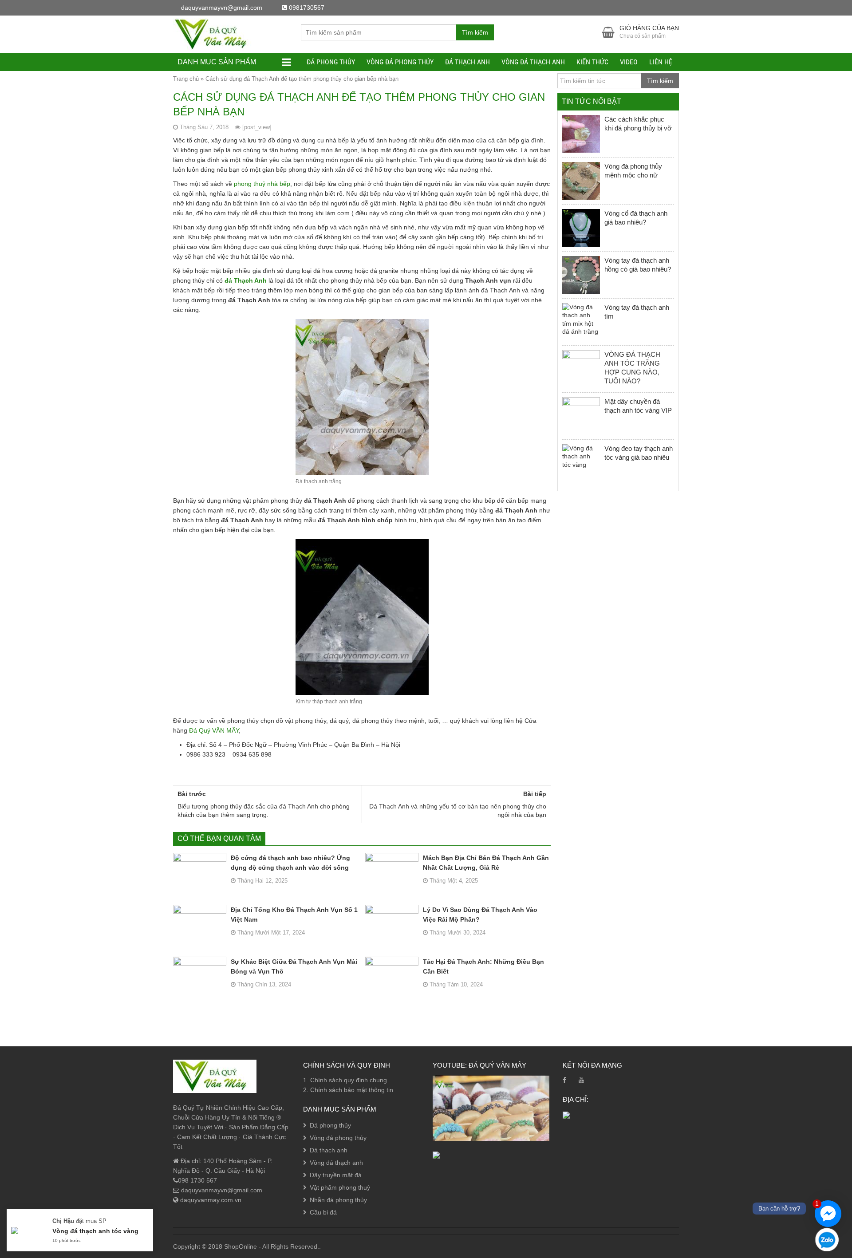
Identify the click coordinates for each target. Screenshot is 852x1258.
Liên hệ (660, 62)
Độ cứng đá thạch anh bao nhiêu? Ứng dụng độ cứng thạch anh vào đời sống (290, 862)
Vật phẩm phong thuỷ (340, 1187)
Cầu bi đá (323, 1212)
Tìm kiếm (475, 32)
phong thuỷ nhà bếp (262, 183)
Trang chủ (186, 78)
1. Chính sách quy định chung (345, 1080)
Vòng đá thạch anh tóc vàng (95, 1230)
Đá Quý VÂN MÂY (214, 730)
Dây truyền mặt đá (336, 1175)
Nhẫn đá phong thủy (338, 1199)
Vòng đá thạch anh (533, 62)
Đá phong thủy (331, 62)
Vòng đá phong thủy (400, 62)
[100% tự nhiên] (214, 33)
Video (629, 62)
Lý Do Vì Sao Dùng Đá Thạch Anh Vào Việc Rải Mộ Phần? (480, 914)
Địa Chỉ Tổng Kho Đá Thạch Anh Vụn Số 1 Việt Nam (294, 914)
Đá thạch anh (467, 62)
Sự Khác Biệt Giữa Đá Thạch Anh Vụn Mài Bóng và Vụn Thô (294, 966)
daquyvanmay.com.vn (209, 1199)
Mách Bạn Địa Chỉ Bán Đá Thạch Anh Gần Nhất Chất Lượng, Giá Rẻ (486, 862)
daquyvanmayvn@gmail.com (220, 1190)
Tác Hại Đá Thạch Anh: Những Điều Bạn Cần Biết (483, 966)
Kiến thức (592, 62)
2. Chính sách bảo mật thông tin (348, 1089)
